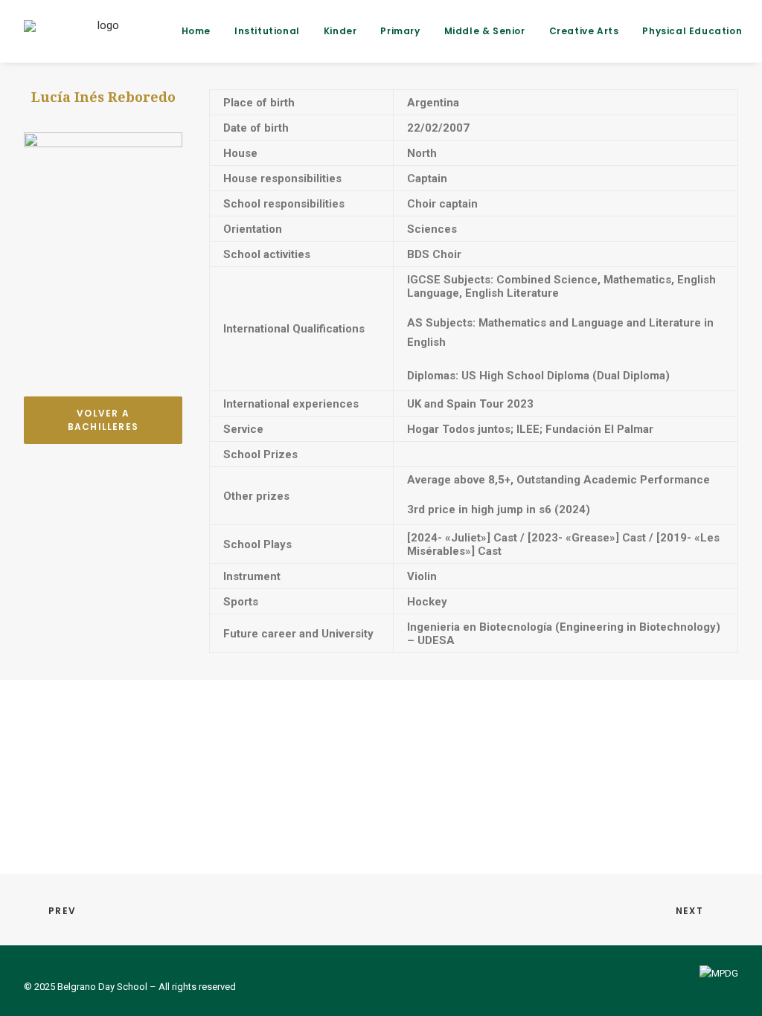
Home (196, 31)
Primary (400, 31)
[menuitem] (201, 31)
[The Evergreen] (103, 31)
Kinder (340, 31)
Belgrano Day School (102, 986)
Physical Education (692, 31)
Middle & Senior (484, 31)
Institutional (267, 31)
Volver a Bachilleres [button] (103, 420)
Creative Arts (584, 31)
